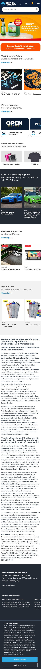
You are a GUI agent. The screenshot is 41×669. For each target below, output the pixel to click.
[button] (3, 28)
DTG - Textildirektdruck (9, 544)
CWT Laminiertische (8, 546)
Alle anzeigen (6, 62)
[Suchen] (36, 9)
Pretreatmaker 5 (25, 551)
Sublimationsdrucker (8, 389)
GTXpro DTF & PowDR (22, 548)
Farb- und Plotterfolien (19, 542)
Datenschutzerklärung (14, 644)
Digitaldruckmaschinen (24, 546)
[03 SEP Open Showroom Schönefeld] (15, 124)
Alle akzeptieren (20, 659)
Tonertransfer (20, 537)
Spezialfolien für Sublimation (28, 544)
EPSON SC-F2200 (12, 551)
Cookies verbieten (19, 665)
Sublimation (5, 539)
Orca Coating (32, 542)
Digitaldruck (22, 535)
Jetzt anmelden (7, 585)
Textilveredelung (32, 537)
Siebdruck (31, 535)
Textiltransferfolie (7, 537)
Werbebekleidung (7, 548)
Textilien (14, 535)
